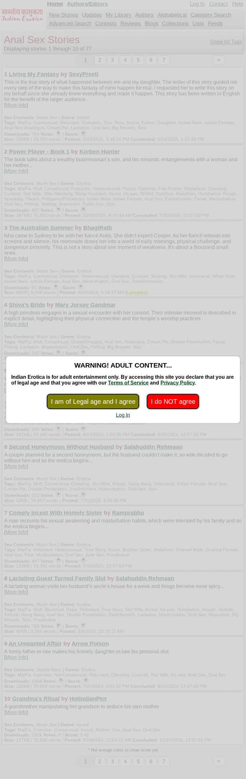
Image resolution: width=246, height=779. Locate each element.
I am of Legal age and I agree (93, 401)
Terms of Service (128, 382)
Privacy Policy (177, 382)
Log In (123, 414)
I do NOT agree (173, 401)
